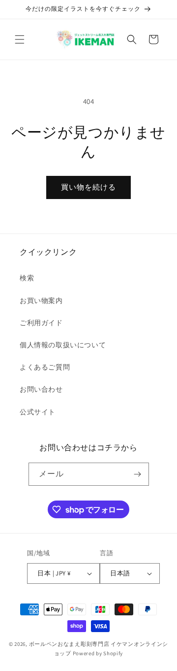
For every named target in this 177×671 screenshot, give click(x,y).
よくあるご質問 (45, 367)
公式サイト (38, 411)
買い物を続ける (88, 187)
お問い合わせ (41, 389)
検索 (27, 277)
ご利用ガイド (41, 322)
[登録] (137, 474)
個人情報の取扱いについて (63, 344)
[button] (19, 39)
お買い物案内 (41, 300)
